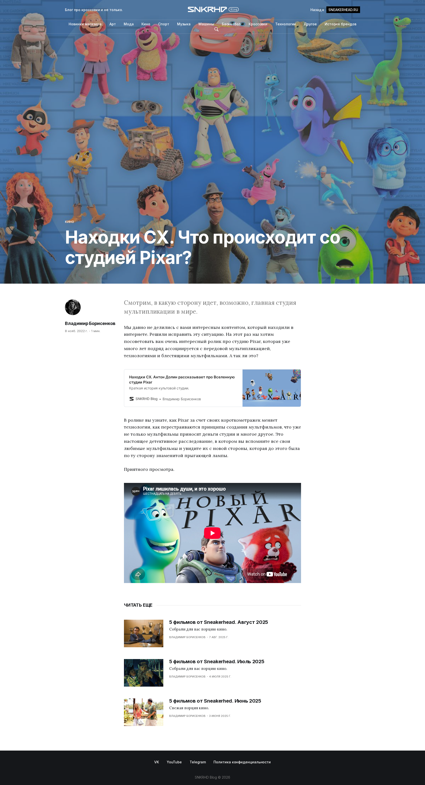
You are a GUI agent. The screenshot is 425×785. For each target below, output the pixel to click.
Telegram (198, 762)
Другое (310, 24)
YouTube (174, 762)
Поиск (216, 29)
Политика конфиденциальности (242, 762)
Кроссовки (258, 24)
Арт (112, 24)
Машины (206, 24)
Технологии (285, 24)
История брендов (340, 24)
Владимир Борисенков (90, 323)
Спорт (163, 24)
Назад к (334, 10)
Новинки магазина (85, 24)
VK (156, 762)
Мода (129, 24)
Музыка (184, 24)
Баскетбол (231, 24)
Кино (145, 24)
